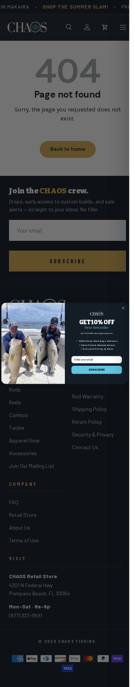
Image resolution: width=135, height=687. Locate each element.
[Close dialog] (123, 308)
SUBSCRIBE (96, 369)
